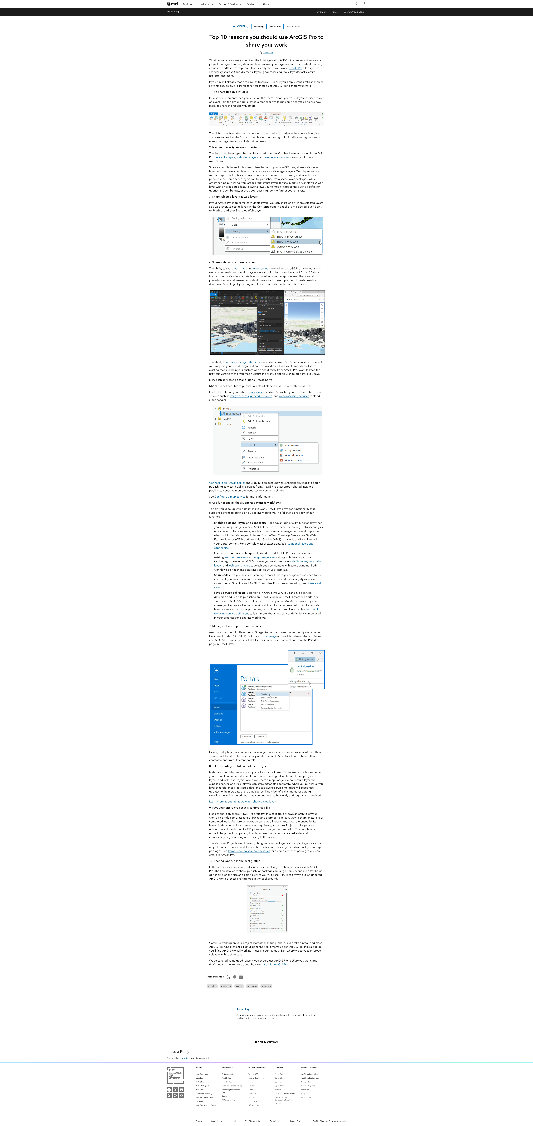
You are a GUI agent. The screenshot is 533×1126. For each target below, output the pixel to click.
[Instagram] (175, 1095)
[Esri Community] (169, 1095)
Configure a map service (229, 496)
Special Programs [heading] (309, 1068)
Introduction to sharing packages (249, 851)
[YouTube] (181, 1095)
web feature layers (236, 557)
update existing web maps (243, 362)
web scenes (260, 268)
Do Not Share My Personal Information (330, 1121)
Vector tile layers (225, 157)
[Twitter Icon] (229, 978)
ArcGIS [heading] (199, 1068)
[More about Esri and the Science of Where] (175, 1076)
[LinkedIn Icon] (241, 978)
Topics (335, 12)
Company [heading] (279, 1068)
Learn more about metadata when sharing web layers (243, 801)
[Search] (356, 4)
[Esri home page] (172, 4)
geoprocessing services (294, 396)
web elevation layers (278, 157)
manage (271, 636)
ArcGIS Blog (173, 11)
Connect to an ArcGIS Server (227, 482)
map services (257, 392)
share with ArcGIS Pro (274, 964)
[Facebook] (169, 1089)
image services (239, 396)
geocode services (261, 396)
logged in (184, 1058)
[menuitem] (207, 1074)
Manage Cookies (296, 1121)
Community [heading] (227, 1068)
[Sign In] (364, 4)
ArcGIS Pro (295, 68)
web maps (240, 268)
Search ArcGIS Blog (354, 12)
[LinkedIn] (181, 1089)
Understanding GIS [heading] (257, 1068)
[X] (175, 1089)
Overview (321, 12)
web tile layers (298, 561)
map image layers (265, 557)
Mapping (259, 26)
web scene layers (247, 157)
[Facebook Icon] (235, 978)
